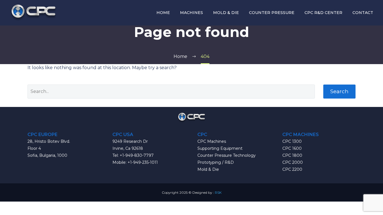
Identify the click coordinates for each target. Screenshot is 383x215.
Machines (191, 12)
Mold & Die (226, 12)
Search (339, 91)
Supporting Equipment (220, 148)
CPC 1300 (292, 141)
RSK (218, 192)
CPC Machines (211, 141)
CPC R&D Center (323, 12)
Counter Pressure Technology (226, 155)
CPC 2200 (292, 169)
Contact (362, 12)
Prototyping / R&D (215, 162)
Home (163, 12)
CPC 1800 (292, 155)
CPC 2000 (292, 162)
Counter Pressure (271, 12)
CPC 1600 (292, 148)
